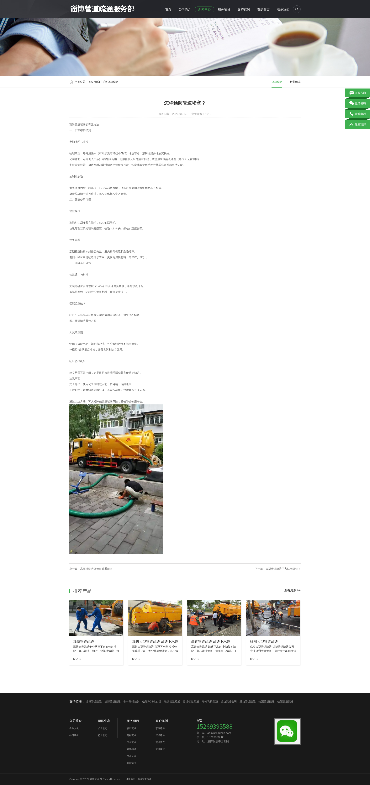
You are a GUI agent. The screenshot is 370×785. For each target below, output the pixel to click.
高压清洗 (131, 763)
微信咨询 (360, 103)
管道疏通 (131, 728)
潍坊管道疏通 (172, 701)
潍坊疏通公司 (229, 701)
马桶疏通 (131, 735)
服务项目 (224, 9)
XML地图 (130, 779)
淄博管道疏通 (94, 701)
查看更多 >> (292, 590)
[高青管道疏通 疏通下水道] (214, 618)
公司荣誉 (74, 735)
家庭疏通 (160, 728)
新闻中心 (204, 9)
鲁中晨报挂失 (131, 701)
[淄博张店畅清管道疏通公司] (102, 8)
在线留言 (263, 9)
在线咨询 (360, 92)
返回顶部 (360, 124)
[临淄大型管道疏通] (273, 618)
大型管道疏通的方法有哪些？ (283, 568)
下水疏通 (131, 742)
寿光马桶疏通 (210, 701)
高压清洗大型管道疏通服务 (96, 568)
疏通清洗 (160, 742)
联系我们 (283, 9)
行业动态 (295, 81)
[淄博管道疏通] (96, 618)
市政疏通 (131, 756)
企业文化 (74, 728)
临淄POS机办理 (151, 701)
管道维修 (131, 749)
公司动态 (113, 81)
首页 (168, 9)
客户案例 (244, 9)
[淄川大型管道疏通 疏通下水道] (155, 618)
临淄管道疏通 (191, 701)
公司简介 (185, 9)
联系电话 (360, 113)
